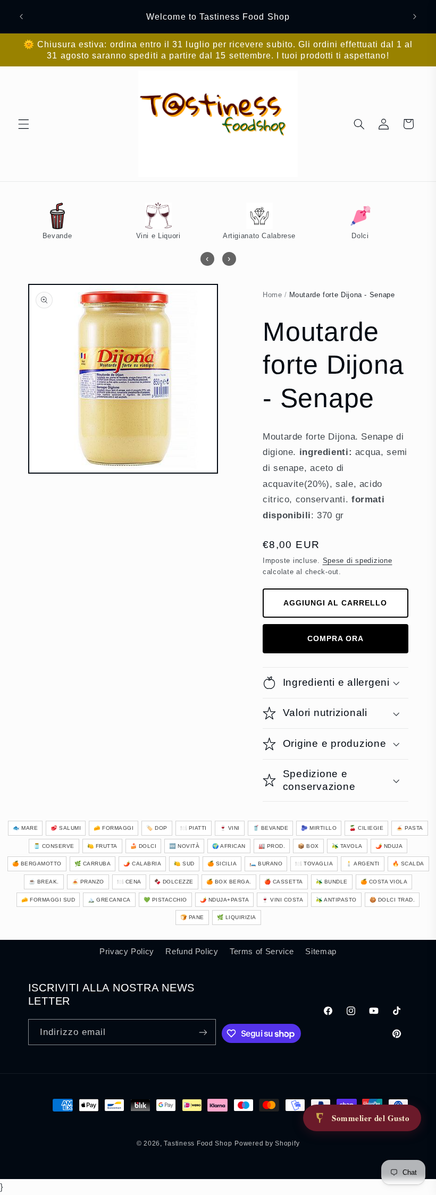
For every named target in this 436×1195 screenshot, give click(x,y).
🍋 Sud (184, 863)
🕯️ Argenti (363, 863)
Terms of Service (262, 951)
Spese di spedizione (357, 561)
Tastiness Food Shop (198, 1143)
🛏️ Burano (265, 863)
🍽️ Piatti (193, 828)
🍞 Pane (192, 917)
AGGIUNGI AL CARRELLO (335, 603)
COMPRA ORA (335, 638)
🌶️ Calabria (142, 863)
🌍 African (229, 846)
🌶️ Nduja (389, 846)
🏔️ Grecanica (109, 900)
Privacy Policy (126, 951)
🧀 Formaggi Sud (48, 900)
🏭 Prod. (272, 846)
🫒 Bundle (332, 882)
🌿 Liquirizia (236, 917)
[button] (23, 124)
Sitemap (320, 951)
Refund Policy (191, 951)
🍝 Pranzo (88, 882)
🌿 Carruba (92, 863)
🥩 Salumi (66, 828)
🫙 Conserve (53, 846)
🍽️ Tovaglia (314, 863)
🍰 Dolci (143, 846)
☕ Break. (44, 882)
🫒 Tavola (347, 846)
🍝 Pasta (409, 828)
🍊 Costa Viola (384, 882)
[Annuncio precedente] (21, 16)
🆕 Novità (184, 846)
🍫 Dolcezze (174, 882)
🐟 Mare (25, 828)
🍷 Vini (230, 828)
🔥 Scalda (408, 863)
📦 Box (308, 846)
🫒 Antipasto (336, 900)
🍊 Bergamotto (37, 863)
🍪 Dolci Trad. (392, 900)
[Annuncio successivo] (414, 16)
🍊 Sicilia (222, 863)
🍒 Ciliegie (366, 828)
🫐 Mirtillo (319, 828)
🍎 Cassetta (283, 882)
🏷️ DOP (156, 828)
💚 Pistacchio (165, 900)
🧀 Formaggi (113, 828)
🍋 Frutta (102, 846)
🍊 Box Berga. (228, 882)
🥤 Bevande (271, 828)
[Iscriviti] (203, 1032)
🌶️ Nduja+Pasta (224, 900)
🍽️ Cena (129, 882)
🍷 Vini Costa (282, 900)
